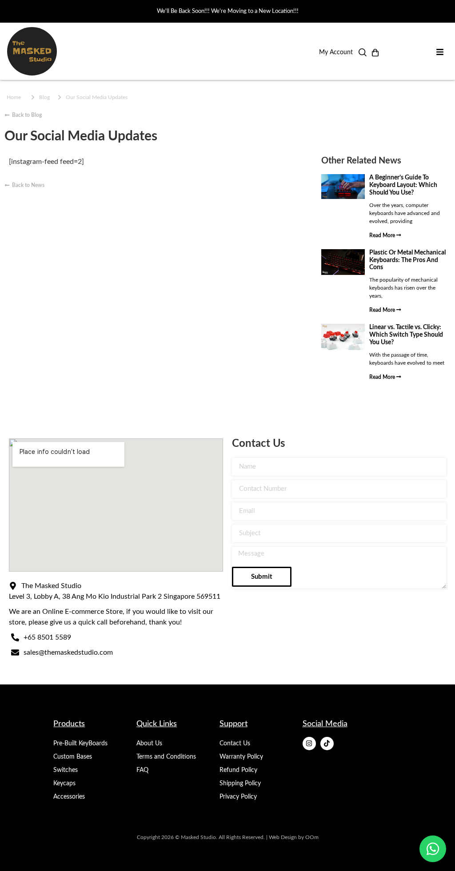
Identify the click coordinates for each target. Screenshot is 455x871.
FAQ (142, 770)
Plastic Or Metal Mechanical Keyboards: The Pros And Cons (407, 260)
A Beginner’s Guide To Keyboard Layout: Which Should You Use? (403, 185)
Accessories (69, 797)
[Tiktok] (327, 743)
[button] (363, 55)
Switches (65, 770)
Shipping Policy (240, 783)
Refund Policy (238, 770)
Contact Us (235, 743)
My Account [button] (336, 52)
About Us (149, 743)
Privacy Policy (238, 797)
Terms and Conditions (166, 757)
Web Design (283, 837)
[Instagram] (309, 743)
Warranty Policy (241, 757)
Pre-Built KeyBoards (80, 743)
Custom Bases (72, 757)
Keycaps (64, 783)
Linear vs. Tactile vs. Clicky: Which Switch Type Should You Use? (406, 335)
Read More (382, 235)
